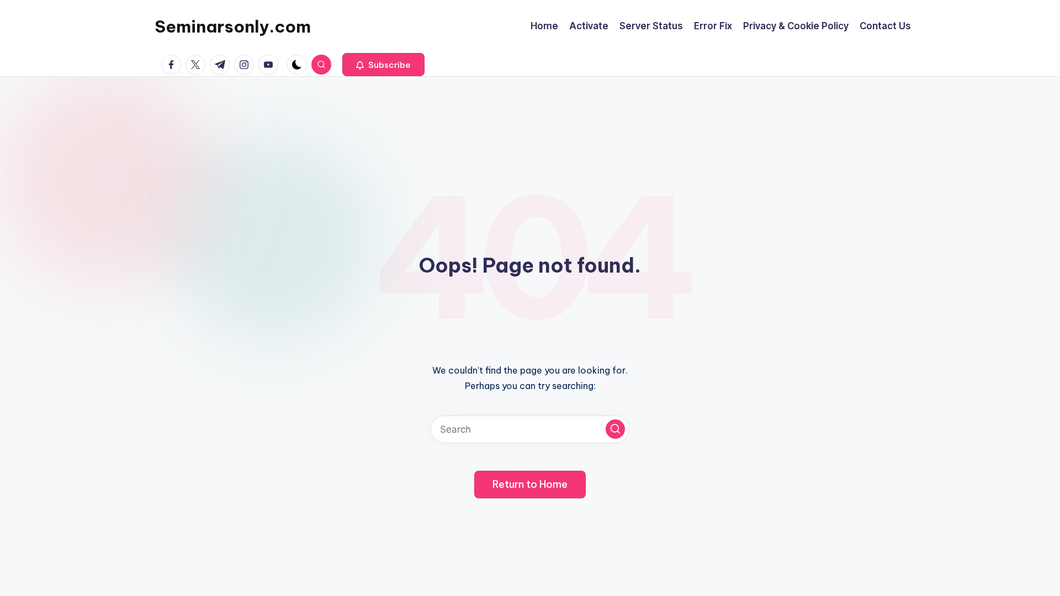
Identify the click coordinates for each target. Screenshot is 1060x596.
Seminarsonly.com (233, 26)
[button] (383, 64)
